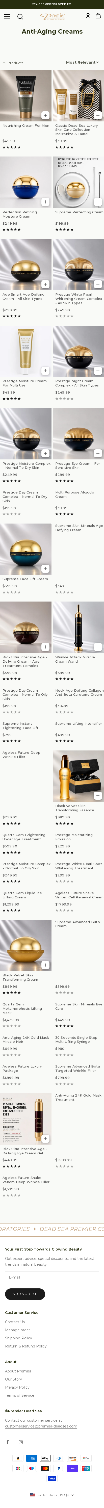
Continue (27, 766)
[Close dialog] (98, 718)
